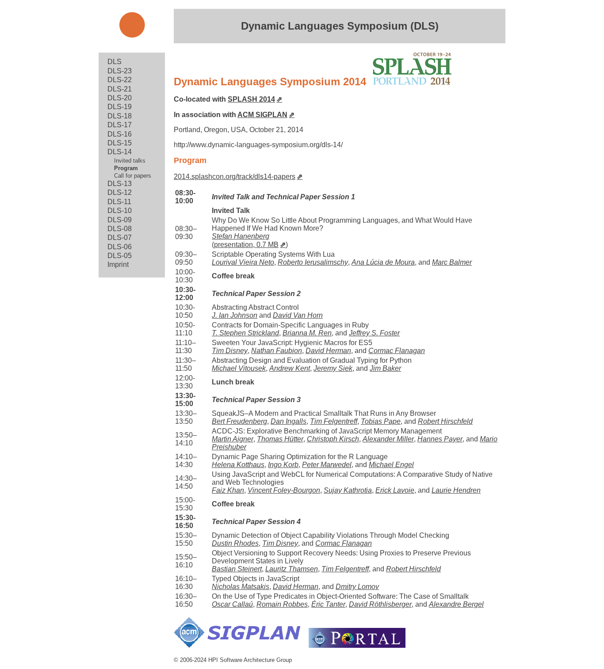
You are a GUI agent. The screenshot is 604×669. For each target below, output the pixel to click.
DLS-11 (119, 201)
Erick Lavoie (394, 490)
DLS (114, 61)
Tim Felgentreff (333, 421)
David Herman (328, 350)
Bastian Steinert (237, 569)
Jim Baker (385, 368)
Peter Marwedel (327, 464)
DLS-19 (119, 106)
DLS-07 (119, 237)
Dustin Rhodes (235, 543)
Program (126, 168)
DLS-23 (119, 71)
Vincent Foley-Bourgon (284, 490)
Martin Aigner (232, 439)
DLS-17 (119, 125)
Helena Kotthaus (238, 464)
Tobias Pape (381, 421)
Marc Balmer (452, 262)
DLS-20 (119, 98)
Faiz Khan (228, 490)
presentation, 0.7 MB (246, 244)
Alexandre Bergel (456, 604)
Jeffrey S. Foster (374, 333)
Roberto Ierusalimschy (313, 262)
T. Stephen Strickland (245, 333)
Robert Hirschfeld (445, 421)
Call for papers (132, 175)
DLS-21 (119, 89)
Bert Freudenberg (239, 421)
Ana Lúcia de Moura (383, 262)
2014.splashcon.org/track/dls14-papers (234, 176)
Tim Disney (230, 350)
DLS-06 (119, 247)
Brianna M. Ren (307, 333)
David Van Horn (298, 315)
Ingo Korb (283, 464)
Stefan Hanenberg (240, 236)
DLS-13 (119, 183)
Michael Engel (391, 464)
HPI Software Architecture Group (250, 660)
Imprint (118, 264)
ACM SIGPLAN (262, 114)
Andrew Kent (289, 368)
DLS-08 (119, 228)
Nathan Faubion (276, 350)
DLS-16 (119, 134)
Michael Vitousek (239, 368)
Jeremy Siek (332, 368)
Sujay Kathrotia (348, 490)
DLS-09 (119, 220)
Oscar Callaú (232, 604)
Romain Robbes (282, 604)
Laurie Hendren (456, 490)
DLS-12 (119, 192)
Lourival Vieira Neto (243, 262)
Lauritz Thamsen (291, 569)
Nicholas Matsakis (240, 586)
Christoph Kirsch (333, 439)
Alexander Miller (388, 439)
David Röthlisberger (380, 604)
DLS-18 (119, 116)
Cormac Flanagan (396, 350)
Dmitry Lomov (357, 586)
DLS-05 (119, 255)
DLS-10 (119, 210)
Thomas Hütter (280, 439)
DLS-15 (119, 143)
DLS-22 (119, 80)
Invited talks (129, 160)
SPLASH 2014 (251, 99)
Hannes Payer (440, 439)
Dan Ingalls (288, 421)
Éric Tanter (328, 604)
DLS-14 (119, 152)
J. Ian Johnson (234, 315)
